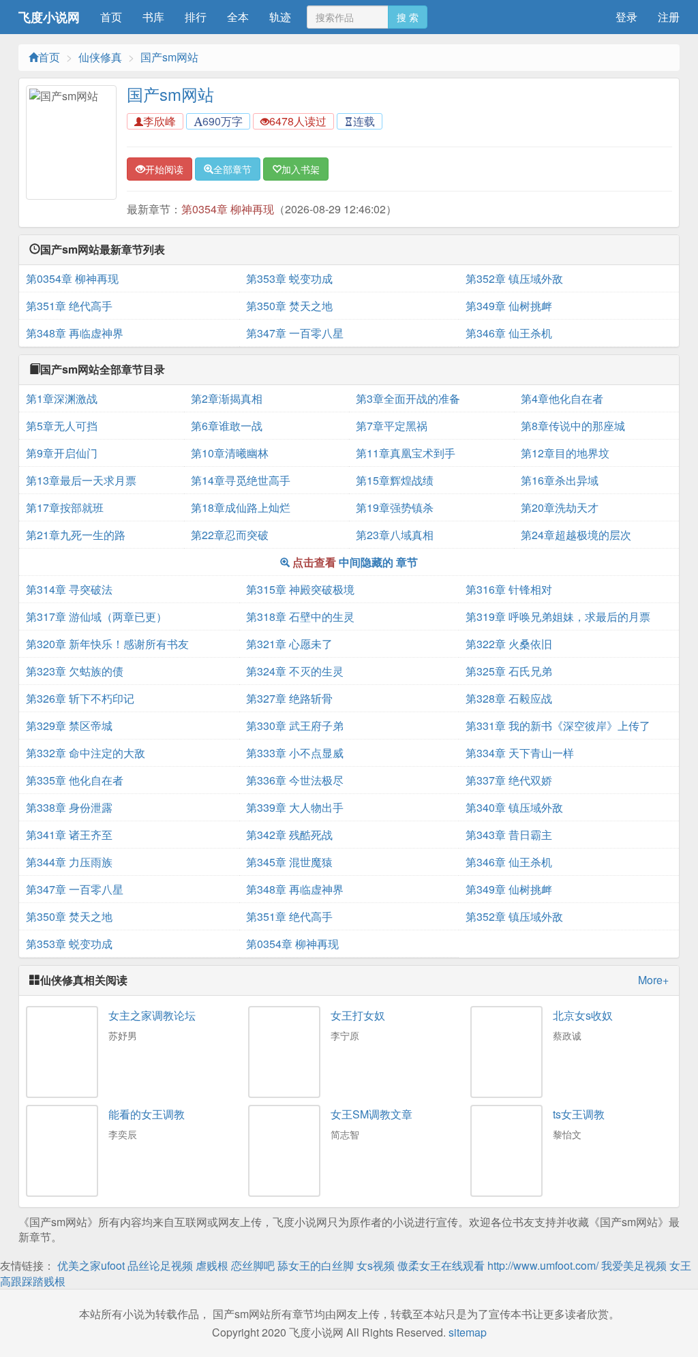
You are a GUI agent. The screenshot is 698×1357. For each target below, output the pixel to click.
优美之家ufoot (91, 1265)
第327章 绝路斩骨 (289, 698)
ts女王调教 (579, 1114)
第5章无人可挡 (61, 425)
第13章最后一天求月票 (81, 480)
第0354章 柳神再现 (227, 209)
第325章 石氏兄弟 (509, 671)
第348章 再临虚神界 (74, 333)
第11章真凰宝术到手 (405, 453)
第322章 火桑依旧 (509, 644)
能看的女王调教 (146, 1114)
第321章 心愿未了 (289, 644)
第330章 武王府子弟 (295, 725)
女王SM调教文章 (371, 1114)
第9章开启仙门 (61, 453)
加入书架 (301, 169)
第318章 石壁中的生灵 (300, 616)
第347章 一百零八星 (295, 333)
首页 (111, 17)
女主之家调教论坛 (152, 1015)
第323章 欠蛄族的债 (74, 671)
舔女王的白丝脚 (315, 1265)
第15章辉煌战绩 (395, 480)
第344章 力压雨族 (69, 862)
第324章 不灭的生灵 (295, 671)
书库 (153, 17)
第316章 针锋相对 (509, 589)
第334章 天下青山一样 (520, 753)
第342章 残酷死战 (289, 834)
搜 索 (408, 17)
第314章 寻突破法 (69, 589)
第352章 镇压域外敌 (514, 278)
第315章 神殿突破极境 (300, 589)
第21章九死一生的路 (75, 535)
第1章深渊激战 (61, 398)
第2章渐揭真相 (226, 398)
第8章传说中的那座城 (573, 425)
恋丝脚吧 (253, 1265)
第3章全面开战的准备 (408, 398)
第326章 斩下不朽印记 (80, 698)
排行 (196, 17)
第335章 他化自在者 (74, 780)
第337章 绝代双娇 (509, 780)
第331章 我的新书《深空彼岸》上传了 (558, 725)
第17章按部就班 (65, 507)
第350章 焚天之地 (289, 306)
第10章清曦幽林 (230, 453)
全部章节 (232, 169)
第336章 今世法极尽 (295, 780)
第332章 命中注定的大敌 (85, 753)
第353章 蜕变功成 (289, 278)
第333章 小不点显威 (295, 753)
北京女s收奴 (583, 1015)
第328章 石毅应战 (509, 698)
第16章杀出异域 (559, 480)
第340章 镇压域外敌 (514, 807)
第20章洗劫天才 (559, 507)
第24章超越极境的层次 (576, 535)
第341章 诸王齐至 (69, 834)
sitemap (468, 1332)
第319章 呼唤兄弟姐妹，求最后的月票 (558, 616)
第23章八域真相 (395, 535)
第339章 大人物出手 (295, 807)
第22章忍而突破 (230, 535)
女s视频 (375, 1265)
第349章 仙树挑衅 (509, 306)
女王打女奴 (358, 1015)
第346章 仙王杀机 (509, 333)
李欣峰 (159, 121)
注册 (669, 17)
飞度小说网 (49, 17)
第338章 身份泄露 (69, 807)
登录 (626, 17)
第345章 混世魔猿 (289, 862)
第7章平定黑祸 (391, 425)
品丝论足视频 (160, 1265)
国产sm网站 (169, 57)
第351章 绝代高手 (69, 306)
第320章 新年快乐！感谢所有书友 (107, 644)
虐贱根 (212, 1265)
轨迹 (280, 17)
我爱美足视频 (634, 1265)
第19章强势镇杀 (395, 507)
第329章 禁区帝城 (69, 725)
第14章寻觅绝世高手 (240, 480)
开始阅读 (164, 169)
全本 (238, 17)
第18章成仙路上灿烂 (240, 507)
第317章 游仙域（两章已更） (96, 616)
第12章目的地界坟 (565, 453)
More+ (653, 980)
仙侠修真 (100, 57)
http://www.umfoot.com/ (542, 1265)
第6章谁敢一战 (226, 425)
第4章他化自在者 (562, 398)
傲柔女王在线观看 (441, 1265)
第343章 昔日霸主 (509, 834)
